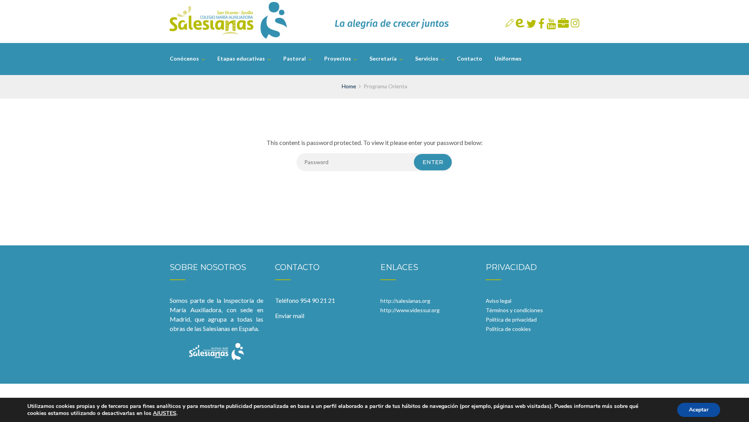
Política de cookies (508, 328)
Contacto (469, 58)
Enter (432, 162)
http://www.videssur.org (410, 310)
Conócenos (184, 58)
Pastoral (294, 58)
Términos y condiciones (514, 310)
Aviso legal (498, 300)
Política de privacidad (511, 319)
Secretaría (383, 58)
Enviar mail (289, 315)
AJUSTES (164, 413)
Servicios (426, 58)
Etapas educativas (241, 58)
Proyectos (337, 58)
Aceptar (698, 409)
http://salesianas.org (405, 300)
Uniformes (508, 58)
